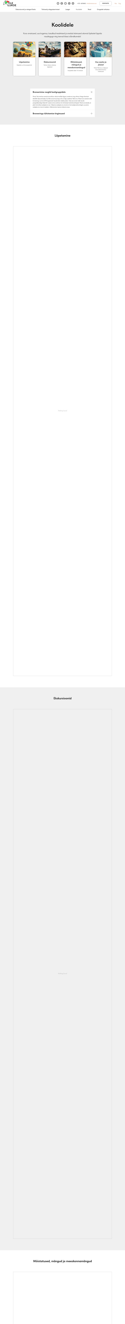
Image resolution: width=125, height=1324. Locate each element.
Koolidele (79, 9)
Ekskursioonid (50, 62)
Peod (89, 9)
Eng (120, 3)
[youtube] (58, 3)
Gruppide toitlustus (103, 9)
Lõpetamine (24, 62)
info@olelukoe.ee (91, 3)
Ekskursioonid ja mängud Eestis (26, 9)
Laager (67, 9)
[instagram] (65, 3)
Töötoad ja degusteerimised (50, 9)
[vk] (73, 3)
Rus (116, 3)
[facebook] (61, 3)
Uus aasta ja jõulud (100, 63)
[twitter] (69, 3)
